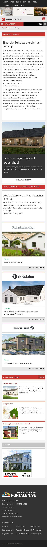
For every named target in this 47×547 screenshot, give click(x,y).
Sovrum (15, 5)
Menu (40, 24)
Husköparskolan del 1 (10, 384)
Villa (22, 5)
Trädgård (6, 5)
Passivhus (9, 28)
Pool (35, 2)
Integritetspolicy (7, 533)
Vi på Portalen (21, 526)
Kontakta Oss (35, 526)
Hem (3, 28)
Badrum (5, 2)
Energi (18, 2)
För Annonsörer (35, 530)
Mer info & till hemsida (36, 268)
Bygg (12, 2)
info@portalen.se (12, 513)
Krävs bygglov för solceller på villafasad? (16, 424)
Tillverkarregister (36, 533)
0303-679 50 (9, 507)
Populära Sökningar (22, 530)
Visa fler (41, 377)
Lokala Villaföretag (22, 533)
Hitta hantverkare (8, 530)
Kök (29, 2)
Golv (24, 2)
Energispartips (8, 404)
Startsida (5, 526)
